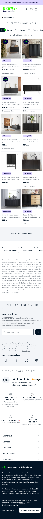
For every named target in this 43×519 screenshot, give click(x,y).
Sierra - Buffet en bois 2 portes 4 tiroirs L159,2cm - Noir (31, 217)
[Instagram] (26, 360)
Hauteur (22, 30)
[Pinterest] (36, 360)
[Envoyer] (38, 332)
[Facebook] (16, 360)
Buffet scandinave (10, 250)
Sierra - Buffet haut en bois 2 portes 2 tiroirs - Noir (32, 66)
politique (22, 503)
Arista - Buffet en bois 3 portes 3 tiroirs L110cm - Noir (11, 66)
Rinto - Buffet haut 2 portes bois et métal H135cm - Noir (10, 178)
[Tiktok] (6, 360)
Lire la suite (15, 292)
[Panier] (36, 9)
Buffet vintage (28, 250)
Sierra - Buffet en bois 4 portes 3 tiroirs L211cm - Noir (11, 141)
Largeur (10, 30)
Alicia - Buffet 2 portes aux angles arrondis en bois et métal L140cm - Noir (10, 217)
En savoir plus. (26, 351)
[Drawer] (10, 9)
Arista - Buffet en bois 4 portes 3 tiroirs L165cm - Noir (11, 103)
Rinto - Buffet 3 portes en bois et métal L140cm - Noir (31, 141)
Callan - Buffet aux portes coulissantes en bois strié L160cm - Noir (31, 104)
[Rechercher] (27, 9)
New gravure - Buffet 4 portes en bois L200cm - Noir (31, 178)
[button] (21, 33)
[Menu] (40, 9)
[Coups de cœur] (31, 9)
